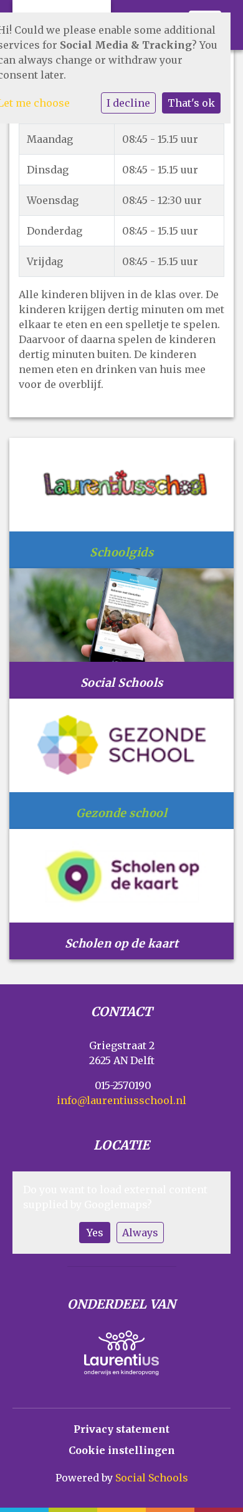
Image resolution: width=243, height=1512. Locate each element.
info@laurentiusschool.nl (121, 1100)
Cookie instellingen (122, 1450)
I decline (128, 103)
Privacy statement (121, 1429)
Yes (95, 1232)
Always (140, 1232)
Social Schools (151, 1477)
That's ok (191, 103)
